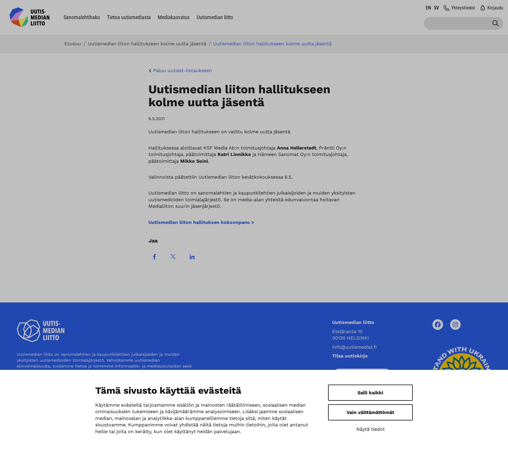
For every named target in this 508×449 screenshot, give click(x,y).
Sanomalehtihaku (81, 17)
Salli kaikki (370, 392)
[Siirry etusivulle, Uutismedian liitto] (29, 17)
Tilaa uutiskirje (349, 356)
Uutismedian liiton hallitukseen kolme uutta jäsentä (147, 43)
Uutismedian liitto (215, 17)
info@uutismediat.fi (354, 347)
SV (436, 8)
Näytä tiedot (370, 429)
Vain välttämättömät (370, 412)
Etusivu (72, 43)
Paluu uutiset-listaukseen (182, 70)
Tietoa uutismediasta (129, 17)
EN (428, 8)
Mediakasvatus (174, 17)
